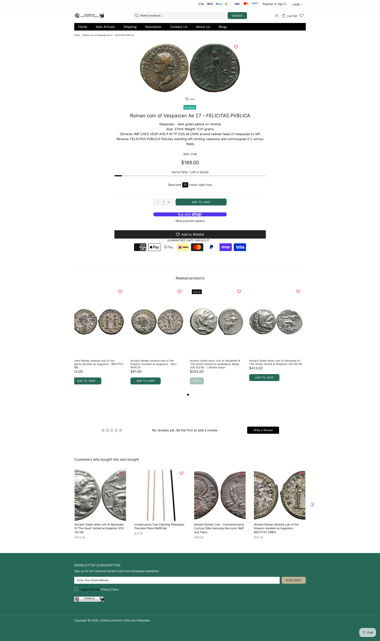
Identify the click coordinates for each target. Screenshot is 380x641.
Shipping (130, 27)
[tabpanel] (101, 340)
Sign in (281, 4)
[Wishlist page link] (301, 16)
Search (237, 15)
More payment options (190, 221)
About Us (203, 27)
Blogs (223, 27)
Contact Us (178, 27)
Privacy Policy (110, 589)
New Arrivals (105, 27)
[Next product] (312, 504)
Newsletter (153, 27)
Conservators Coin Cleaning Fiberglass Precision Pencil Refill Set (217, 362)
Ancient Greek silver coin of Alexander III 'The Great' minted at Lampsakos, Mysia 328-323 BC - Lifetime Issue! (99, 364)
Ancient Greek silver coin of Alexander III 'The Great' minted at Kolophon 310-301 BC (160, 362)
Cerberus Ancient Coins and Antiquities (89, 15)
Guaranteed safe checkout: (188, 240)
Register (268, 4)
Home (82, 27)
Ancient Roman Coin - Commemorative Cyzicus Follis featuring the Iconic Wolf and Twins (278, 364)
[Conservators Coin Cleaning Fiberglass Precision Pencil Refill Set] (160, 495)
